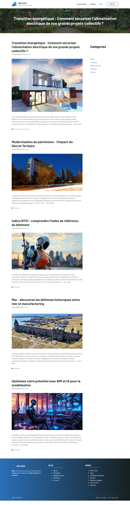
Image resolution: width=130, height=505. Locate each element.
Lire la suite (78, 124)
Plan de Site (94, 483)
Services (93, 485)
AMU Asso (22, 3)
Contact (112, 4)
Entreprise (93, 62)
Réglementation (95, 65)
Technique (21, 129)
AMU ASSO (94, 470)
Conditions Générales (97, 475)
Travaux (27, 129)
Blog (100, 4)
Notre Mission (81, 4)
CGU (109, 498)
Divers (16, 129)
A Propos (93, 4)
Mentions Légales (96, 480)
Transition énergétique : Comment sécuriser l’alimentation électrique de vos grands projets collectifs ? (46, 47)
